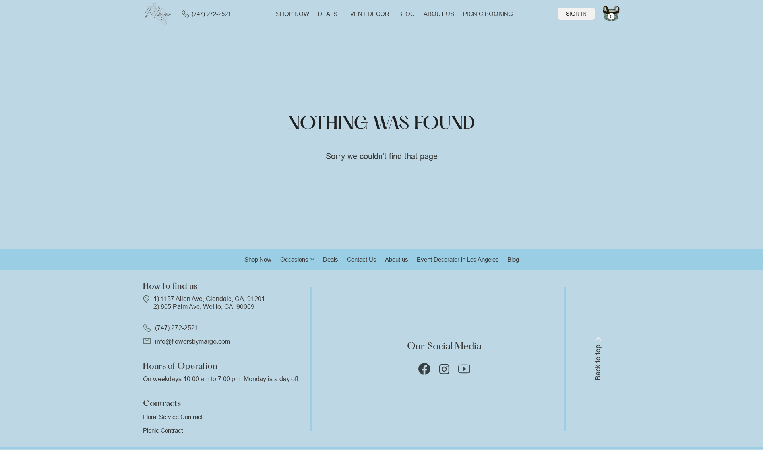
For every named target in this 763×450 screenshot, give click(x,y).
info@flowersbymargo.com (192, 341)
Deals (327, 13)
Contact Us (361, 259)
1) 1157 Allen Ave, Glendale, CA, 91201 (209, 298)
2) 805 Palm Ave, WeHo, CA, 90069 (203, 306)
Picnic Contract (163, 430)
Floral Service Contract (173, 416)
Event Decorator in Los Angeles (458, 259)
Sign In (576, 13)
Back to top (598, 362)
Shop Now (257, 259)
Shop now (292, 13)
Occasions (294, 259)
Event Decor (367, 13)
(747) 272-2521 (211, 13)
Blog (406, 13)
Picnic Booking (488, 13)
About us (439, 13)
